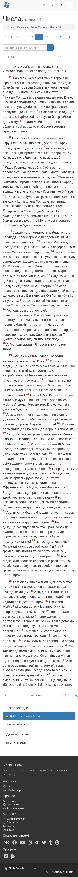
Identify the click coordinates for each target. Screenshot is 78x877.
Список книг (36, 695)
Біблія (8, 27)
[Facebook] (14, 842)
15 (46, 37)
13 (31, 37)
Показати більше (15, 724)
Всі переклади (17, 742)
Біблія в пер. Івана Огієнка (31, 27)
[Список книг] (43, 4)
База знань (13, 822)
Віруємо (11, 801)
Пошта (10, 826)
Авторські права (15, 808)
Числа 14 (55, 27)
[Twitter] (44, 842)
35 (60, 37)
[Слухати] (52, 4)
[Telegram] (37, 842)
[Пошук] (61, 4)
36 (68, 37)
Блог (9, 786)
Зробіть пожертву (63, 871)
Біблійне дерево (15, 790)
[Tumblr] (50, 842)
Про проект (13, 804)
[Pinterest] (57, 842)
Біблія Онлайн (16, 868)
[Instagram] (30, 842)
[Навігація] (70, 4)
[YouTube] (22, 842)
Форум (10, 829)
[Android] (13, 856)
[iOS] (6, 856)
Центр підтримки (16, 818)
